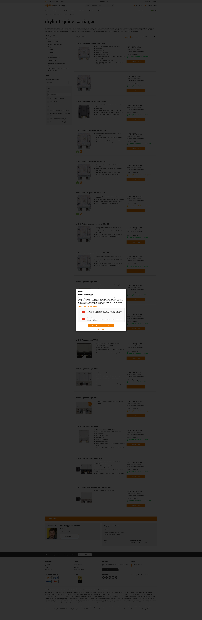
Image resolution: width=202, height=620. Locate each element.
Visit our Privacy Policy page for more (87, 306)
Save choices (101, 329)
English (80, 291)
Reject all (94, 325)
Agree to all (108, 325)
